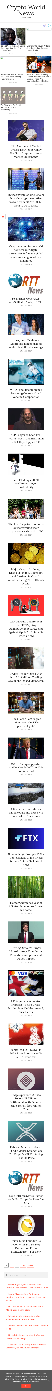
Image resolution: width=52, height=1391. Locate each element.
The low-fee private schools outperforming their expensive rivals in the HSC (26, 527)
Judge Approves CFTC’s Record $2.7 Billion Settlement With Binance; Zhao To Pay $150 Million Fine (26, 1102)
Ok (26, 1386)
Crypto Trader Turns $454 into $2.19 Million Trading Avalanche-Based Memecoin (26, 677)
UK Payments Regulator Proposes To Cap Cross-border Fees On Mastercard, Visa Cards (26, 1006)
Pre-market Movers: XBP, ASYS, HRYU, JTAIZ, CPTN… (26, 300)
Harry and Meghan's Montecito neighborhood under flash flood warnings (26, 343)
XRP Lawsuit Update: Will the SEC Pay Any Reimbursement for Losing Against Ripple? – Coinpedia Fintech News (26, 628)
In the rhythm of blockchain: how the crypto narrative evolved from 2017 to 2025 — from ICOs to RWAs (26, 200)
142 (23, 1265)
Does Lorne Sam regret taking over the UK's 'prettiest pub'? (26, 722)
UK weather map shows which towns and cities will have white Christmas (26, 812)
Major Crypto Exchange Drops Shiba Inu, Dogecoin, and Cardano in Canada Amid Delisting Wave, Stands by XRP (26, 576)
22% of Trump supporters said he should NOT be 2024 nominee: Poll (26, 767)
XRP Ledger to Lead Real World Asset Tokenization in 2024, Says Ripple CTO (26, 438)
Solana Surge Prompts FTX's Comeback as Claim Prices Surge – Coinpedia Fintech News (26, 859)
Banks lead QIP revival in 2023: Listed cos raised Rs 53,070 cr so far (26, 1053)
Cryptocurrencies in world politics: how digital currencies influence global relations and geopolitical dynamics (26, 253)
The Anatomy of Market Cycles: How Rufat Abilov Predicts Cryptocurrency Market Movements (26, 151)
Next (30, 1265)
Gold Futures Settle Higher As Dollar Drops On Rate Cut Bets (26, 1199)
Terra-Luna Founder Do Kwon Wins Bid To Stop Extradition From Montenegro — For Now (26, 1246)
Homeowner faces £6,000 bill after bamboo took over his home (26, 906)
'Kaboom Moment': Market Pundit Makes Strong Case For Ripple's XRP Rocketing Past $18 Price (26, 1152)
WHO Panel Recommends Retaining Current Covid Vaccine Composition (26, 393)
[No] (48, 1380)
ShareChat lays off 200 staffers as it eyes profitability (26, 483)
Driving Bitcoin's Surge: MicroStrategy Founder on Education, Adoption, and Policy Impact (26, 953)
